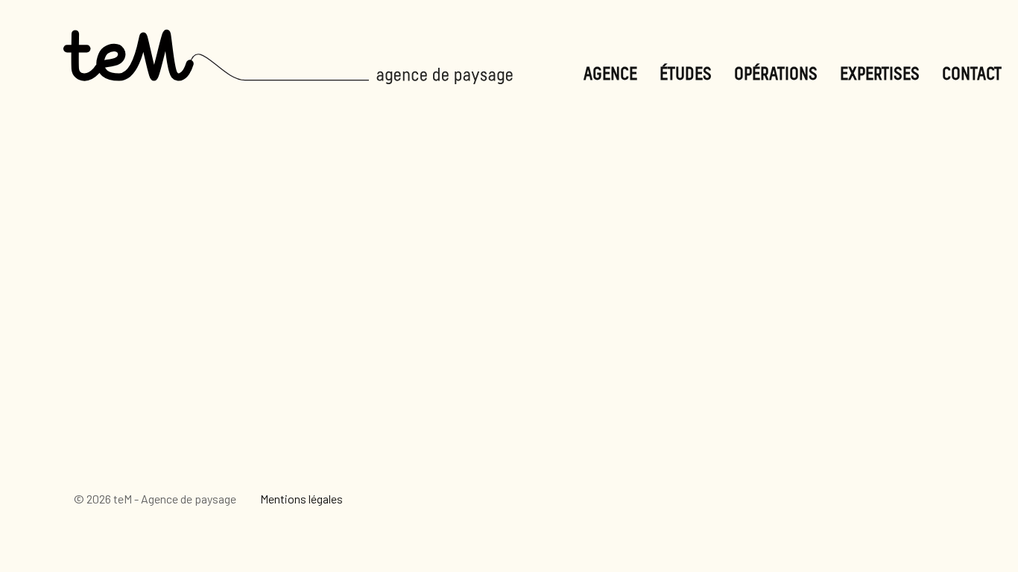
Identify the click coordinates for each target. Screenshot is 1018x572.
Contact (972, 74)
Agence (610, 74)
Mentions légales (301, 499)
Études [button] (686, 74)
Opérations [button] (776, 74)
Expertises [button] (880, 74)
